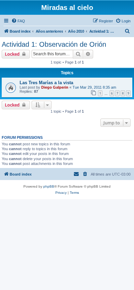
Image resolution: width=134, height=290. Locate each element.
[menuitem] (18, 21)
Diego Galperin (54, 87)
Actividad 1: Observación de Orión (54, 44)
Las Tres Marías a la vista (46, 82)
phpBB (48, 186)
